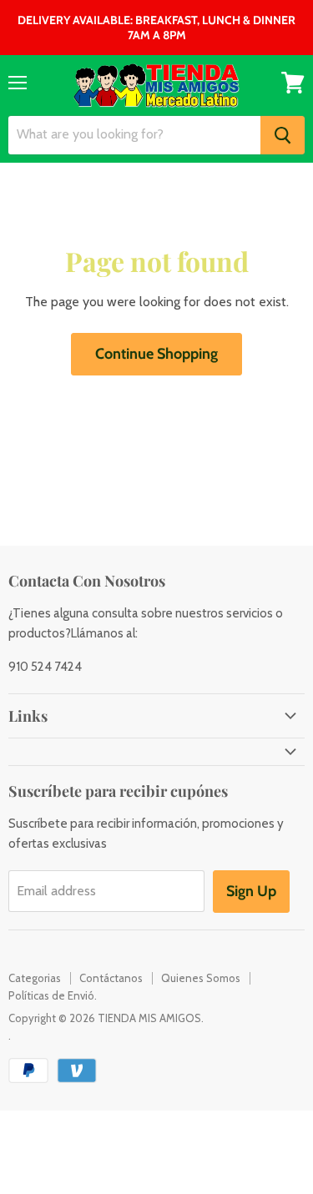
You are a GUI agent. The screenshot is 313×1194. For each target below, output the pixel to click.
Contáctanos (111, 978)
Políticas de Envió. (52, 995)
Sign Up (251, 891)
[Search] (282, 135)
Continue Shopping (156, 354)
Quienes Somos (200, 978)
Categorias (34, 978)
